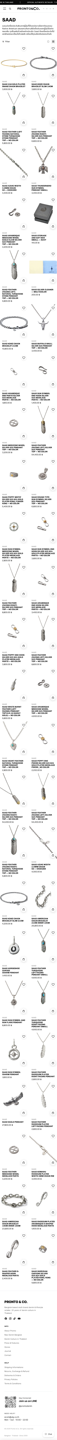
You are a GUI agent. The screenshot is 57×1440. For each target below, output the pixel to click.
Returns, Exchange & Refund (16, 1371)
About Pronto (10, 1331)
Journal (7, 1351)
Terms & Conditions (12, 1383)
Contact (7, 1355)
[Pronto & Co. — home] (28, 9)
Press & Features (11, 1343)
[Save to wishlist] (23, 48)
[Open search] (10, 8)
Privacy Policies (11, 1379)
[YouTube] (19, 1318)
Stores (7, 1347)
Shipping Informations (13, 1367)
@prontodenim (25, 1406)
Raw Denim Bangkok (13, 1335)
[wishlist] (43, 8)
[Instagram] (10, 1318)
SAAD (4, 82)
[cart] (53, 8)
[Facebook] (5, 1318)
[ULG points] (47, 8)
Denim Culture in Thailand (15, 1339)
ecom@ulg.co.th (11, 1417)
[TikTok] (14, 1318)
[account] (50, 8)
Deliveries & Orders (12, 1375)
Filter (7, 41)
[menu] (4, 8)
